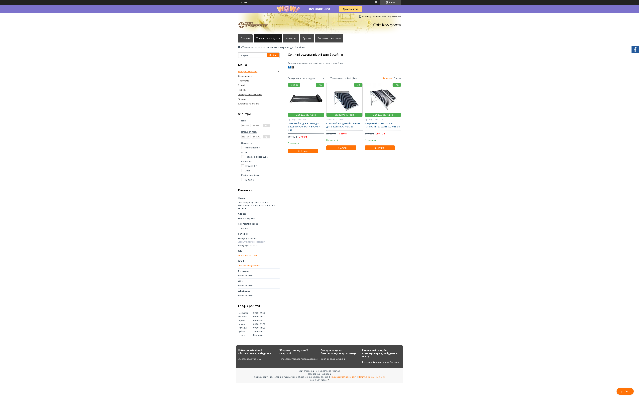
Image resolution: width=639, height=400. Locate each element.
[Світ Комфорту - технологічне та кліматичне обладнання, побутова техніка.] (254, 24)
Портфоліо (243, 80)
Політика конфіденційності (371, 377)
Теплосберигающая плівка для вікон (298, 358)
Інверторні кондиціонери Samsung (380, 362)
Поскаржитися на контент (343, 377)
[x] (293, 67)
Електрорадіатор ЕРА (249, 358)
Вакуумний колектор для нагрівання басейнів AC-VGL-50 (382, 125)
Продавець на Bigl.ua (319, 373)
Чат (628, 391)
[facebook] (289, 67)
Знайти (272, 55)
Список (397, 78)
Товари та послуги (266, 38)
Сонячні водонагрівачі (333, 358)
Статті (241, 85)
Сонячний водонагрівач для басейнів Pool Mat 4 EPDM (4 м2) (304, 126)
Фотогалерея (245, 75)
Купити (304, 151)
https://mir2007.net (247, 255)
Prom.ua (336, 370)
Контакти (291, 38)
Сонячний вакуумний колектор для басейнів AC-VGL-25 (343, 125)
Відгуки (242, 98)
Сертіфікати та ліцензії (250, 94)
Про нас (307, 38)
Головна (245, 38)
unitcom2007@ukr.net (249, 265)
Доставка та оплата (329, 38)
